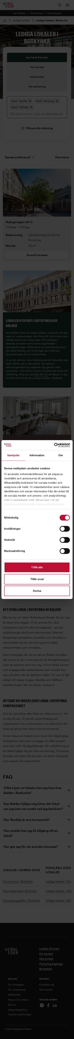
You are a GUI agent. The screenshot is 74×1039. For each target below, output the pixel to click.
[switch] (65, 529)
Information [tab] (37, 455)
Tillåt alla (37, 567)
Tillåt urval (37, 579)
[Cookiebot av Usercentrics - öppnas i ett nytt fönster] (54, 445)
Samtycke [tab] (13, 455)
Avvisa (37, 590)
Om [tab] (60, 455)
